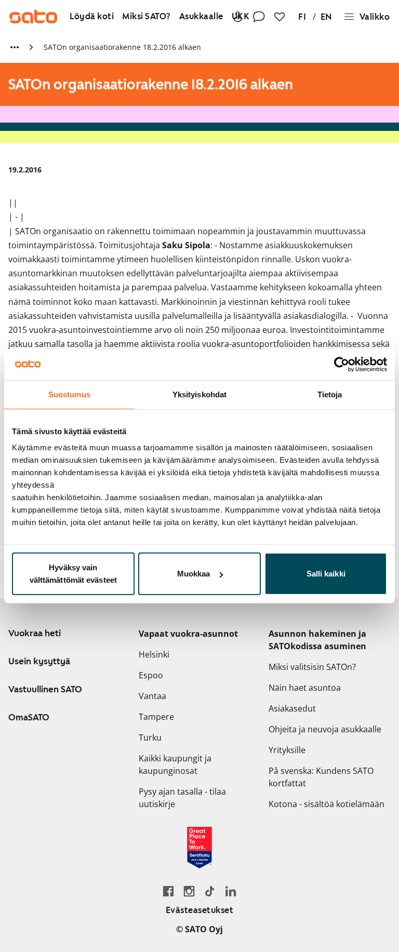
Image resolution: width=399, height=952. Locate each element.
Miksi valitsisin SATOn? (312, 667)
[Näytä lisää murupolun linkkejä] (14, 47)
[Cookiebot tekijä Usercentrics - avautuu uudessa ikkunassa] (341, 364)
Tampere (156, 716)
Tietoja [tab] (329, 394)
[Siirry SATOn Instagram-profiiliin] (189, 891)
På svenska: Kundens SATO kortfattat (321, 777)
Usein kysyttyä (39, 661)
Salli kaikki (326, 573)
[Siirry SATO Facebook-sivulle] (168, 891)
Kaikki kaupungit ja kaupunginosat (175, 764)
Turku (150, 737)
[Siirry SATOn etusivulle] (33, 16)
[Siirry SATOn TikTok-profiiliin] (210, 891)
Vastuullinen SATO (45, 689)
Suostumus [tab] (69, 394)
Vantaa (152, 696)
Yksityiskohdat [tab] (199, 394)
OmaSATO (28, 717)
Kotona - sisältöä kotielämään (326, 804)
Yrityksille (287, 750)
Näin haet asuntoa (305, 687)
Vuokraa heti (34, 633)
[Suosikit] (279, 17)
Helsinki (154, 654)
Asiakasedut (292, 708)
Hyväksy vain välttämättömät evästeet (73, 573)
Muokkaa (193, 573)
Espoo (151, 675)
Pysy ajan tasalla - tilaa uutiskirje (182, 798)
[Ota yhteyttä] (258, 17)
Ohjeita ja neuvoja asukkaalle (325, 729)
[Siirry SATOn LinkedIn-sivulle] (230, 891)
